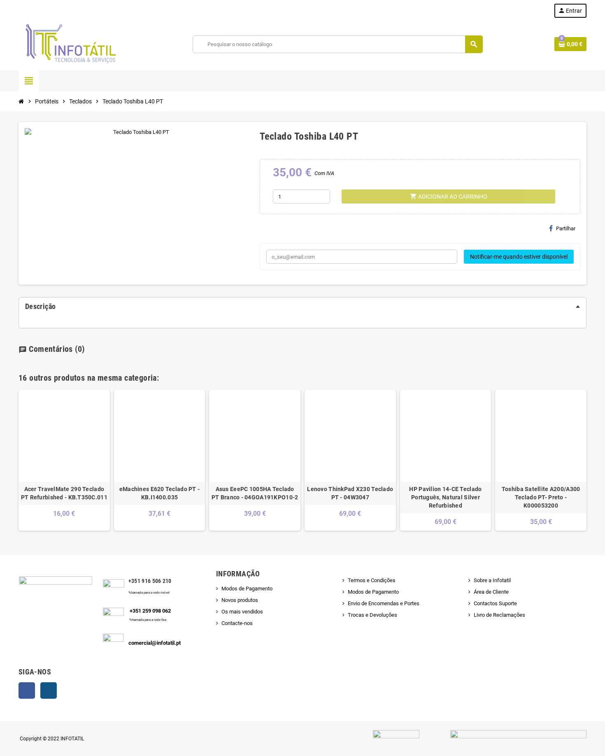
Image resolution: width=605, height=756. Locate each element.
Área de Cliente (491, 592)
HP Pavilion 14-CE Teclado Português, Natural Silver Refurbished (445, 497)
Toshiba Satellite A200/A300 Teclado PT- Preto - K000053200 (541, 497)
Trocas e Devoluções (372, 615)
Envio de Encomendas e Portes (383, 603)
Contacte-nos (237, 623)
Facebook (27, 690)
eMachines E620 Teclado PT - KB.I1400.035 (159, 493)
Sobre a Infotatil (492, 580)
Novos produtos (239, 600)
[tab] (302, 306)
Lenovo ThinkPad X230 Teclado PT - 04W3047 (350, 493)
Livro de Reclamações (499, 615)
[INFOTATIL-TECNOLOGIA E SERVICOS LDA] (70, 44)
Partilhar (565, 228)
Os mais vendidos (242, 612)
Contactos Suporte (495, 603)
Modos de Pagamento (246, 588)
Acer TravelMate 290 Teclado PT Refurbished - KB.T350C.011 (64, 493)
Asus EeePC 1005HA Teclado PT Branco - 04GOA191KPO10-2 (255, 493)
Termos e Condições (372, 580)
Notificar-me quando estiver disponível (519, 256)
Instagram (48, 690)
